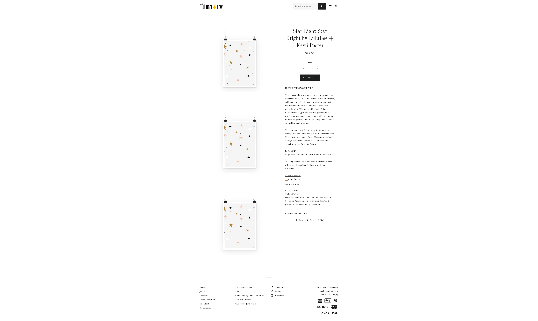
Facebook (278, 287)
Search (203, 287)
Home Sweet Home (208, 299)
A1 (317, 68)
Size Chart (204, 304)
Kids (237, 291)
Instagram (279, 295)
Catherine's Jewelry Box (245, 304)
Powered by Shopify (329, 294)
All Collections (206, 308)
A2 (310, 68)
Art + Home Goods (243, 287)
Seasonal (204, 295)
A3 (302, 68)
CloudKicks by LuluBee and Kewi (249, 295)
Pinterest (278, 291)
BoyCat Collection (243, 299)
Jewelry (203, 291)
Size (310, 62)
